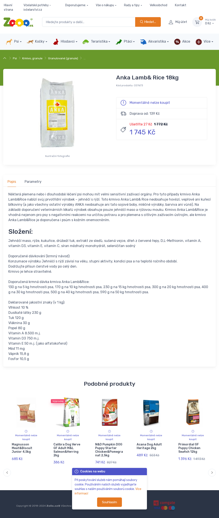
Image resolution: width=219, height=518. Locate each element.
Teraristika (99, 41)
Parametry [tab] (33, 182)
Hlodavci (67, 41)
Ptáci (127, 41)
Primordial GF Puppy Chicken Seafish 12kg (189, 448)
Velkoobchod (158, 5)
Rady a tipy (132, 5)
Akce (185, 41)
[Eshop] (5, 58)
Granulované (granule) (63, 58)
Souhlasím (109, 502)
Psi (16, 41)
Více (206, 41)
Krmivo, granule (32, 58)
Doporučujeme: (75, 5)
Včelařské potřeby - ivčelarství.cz (37, 7)
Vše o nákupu (105, 5)
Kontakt (180, 5)
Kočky (39, 41)
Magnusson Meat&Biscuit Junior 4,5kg (22, 448)
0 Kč (210, 21)
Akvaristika (156, 41)
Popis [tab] (11, 182)
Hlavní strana (8, 7)
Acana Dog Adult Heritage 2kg (149, 446)
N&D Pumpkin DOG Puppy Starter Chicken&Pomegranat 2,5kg (109, 450)
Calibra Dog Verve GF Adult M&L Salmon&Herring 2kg (66, 450)
